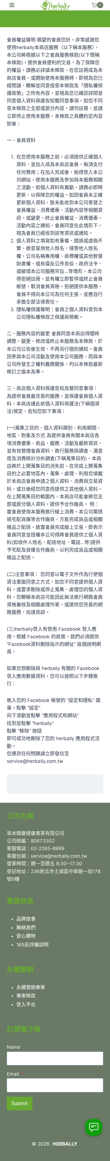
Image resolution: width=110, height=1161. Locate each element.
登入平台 (26, 1004)
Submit (19, 1103)
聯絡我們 (26, 927)
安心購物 (26, 936)
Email (15, 1074)
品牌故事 (26, 919)
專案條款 (26, 996)
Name (13, 1047)
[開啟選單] (12, 5)
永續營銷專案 (30, 987)
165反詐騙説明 (32, 944)
